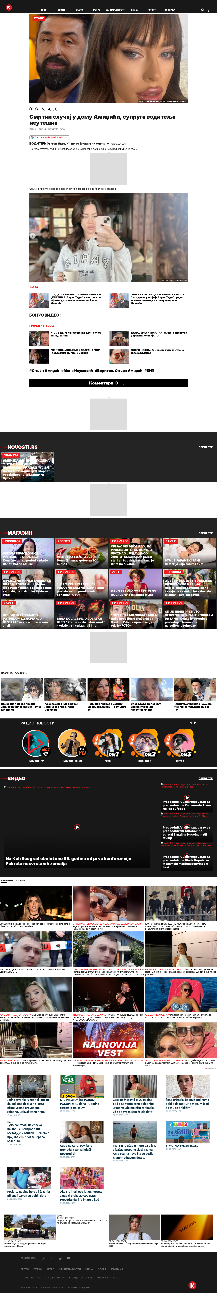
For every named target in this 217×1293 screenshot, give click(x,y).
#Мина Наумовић (77, 371)
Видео (16, 778)
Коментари (103, 383)
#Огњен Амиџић (44, 371)
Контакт (36, 1278)
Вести (61, 10)
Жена (134, 10)
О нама (25, 1278)
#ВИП (149, 371)
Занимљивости (115, 10)
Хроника (170, 10)
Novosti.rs (23, 447)
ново (43, 10)
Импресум (49, 1278)
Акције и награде (83, 1278)
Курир (33, 286)
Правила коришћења (108, 1278)
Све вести (206, 447)
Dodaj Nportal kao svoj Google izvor (51, 137)
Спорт (152, 10)
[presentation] (191, 723)
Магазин (20, 533)
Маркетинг (63, 1278)
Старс (79, 10)
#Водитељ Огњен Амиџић (118, 371)
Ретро (96, 10)
